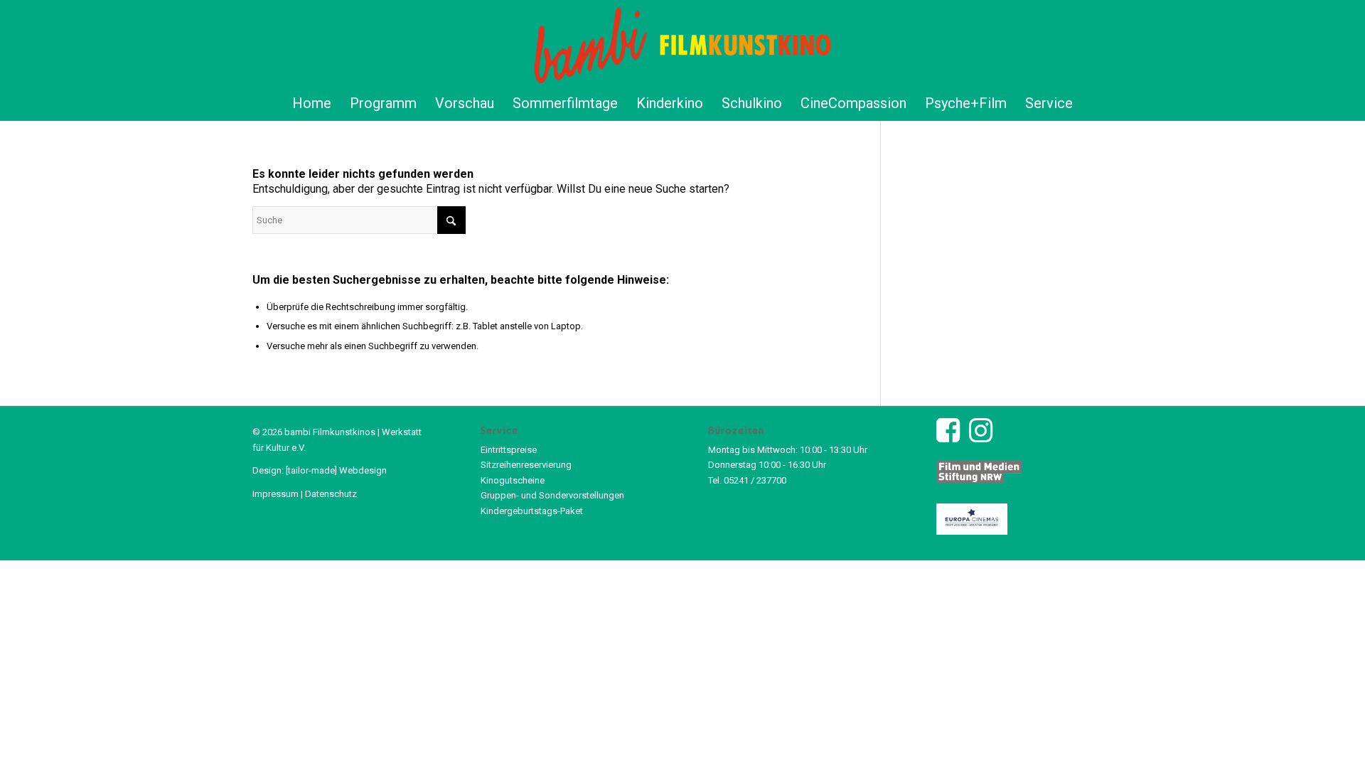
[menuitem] (312, 103)
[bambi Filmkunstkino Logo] (682, 42)
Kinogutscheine (513, 480)
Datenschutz (331, 494)
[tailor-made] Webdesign (336, 470)
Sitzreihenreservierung (526, 464)
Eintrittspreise (509, 449)
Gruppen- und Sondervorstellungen (552, 495)
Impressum (275, 494)
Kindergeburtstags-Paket (532, 511)
